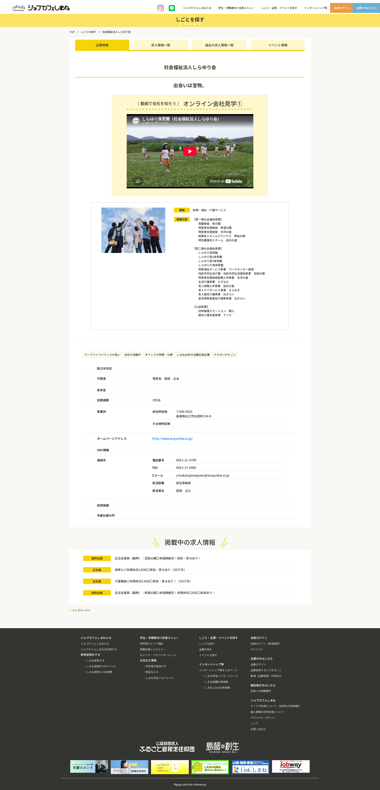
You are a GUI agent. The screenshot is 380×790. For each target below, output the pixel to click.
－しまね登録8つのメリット (100, 666)
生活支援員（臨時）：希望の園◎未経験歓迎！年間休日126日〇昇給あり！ (165, 593)
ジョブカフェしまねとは (95, 643)
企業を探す (205, 649)
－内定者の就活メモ (154, 666)
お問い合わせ (258, 729)
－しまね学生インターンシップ (220, 676)
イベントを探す (208, 655)
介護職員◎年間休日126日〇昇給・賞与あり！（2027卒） (154, 581)
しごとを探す (207, 643)
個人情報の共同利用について (267, 712)
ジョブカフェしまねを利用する (99, 649)
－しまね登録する (94, 660)
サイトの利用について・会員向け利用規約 (275, 706)
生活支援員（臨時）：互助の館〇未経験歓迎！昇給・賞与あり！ (158, 558)
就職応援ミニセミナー (153, 649)
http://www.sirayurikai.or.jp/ (172, 438)
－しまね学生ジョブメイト (158, 678)
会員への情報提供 (261, 691)
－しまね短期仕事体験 (215, 682)
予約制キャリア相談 (151, 643)
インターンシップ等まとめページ (218, 670)
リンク (254, 723)
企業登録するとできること (266, 670)
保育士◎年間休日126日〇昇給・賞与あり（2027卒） (151, 570)
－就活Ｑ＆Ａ (151, 672)
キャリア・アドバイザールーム (158, 655)
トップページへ (81, 610)
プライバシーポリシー (263, 717)
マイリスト (257, 649)
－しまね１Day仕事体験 (216, 687)
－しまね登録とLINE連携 (98, 672)
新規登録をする (373, 49)
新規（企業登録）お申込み (266, 676)
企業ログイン (258, 664)
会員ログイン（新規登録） (266, 643)
